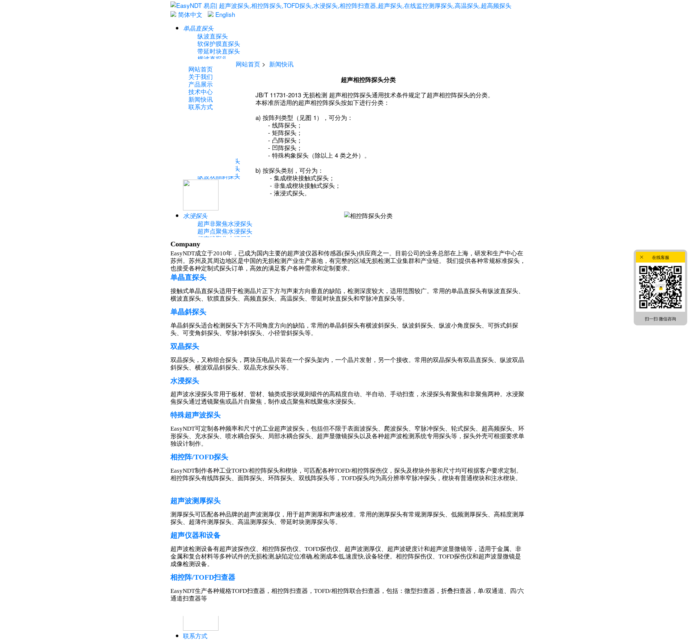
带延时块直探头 (218, 50)
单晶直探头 (188, 277)
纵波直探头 (212, 35)
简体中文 (189, 14)
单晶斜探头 (188, 312)
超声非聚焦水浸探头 (224, 223)
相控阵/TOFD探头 (199, 457)
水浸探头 (184, 381)
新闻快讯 (281, 63)
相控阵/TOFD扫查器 (202, 577)
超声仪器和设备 (195, 535)
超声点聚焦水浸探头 (224, 230)
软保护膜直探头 (218, 43)
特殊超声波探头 (195, 415)
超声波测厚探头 (195, 501)
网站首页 (248, 63)
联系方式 (195, 635)
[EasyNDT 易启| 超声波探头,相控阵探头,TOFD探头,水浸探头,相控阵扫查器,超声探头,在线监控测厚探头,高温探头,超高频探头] (340, 5)
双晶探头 (184, 346)
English (224, 14)
